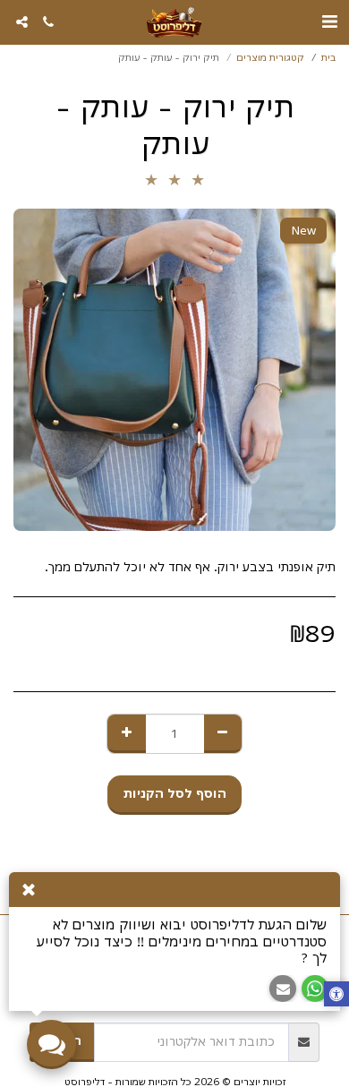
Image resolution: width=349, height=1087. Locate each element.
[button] (329, 21)
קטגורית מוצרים (270, 57)
